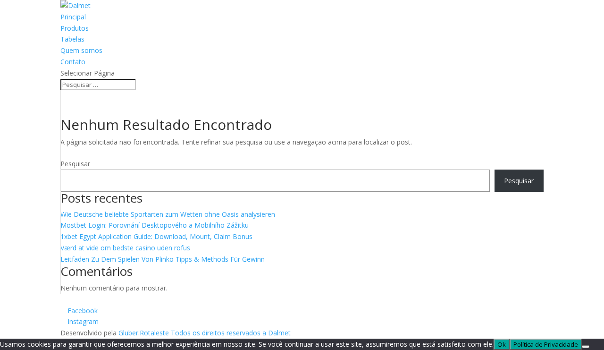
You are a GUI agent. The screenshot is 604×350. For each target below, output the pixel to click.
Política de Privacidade (545, 344)
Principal (73, 16)
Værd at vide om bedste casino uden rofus (125, 247)
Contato (72, 61)
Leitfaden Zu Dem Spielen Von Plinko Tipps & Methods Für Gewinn (162, 259)
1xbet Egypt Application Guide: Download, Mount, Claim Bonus (156, 236)
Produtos (74, 28)
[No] (585, 346)
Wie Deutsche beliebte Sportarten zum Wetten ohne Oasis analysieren (167, 214)
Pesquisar (75, 163)
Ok (501, 344)
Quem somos (81, 50)
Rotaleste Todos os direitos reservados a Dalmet (215, 332)
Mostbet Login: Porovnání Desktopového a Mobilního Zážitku (154, 225)
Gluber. (129, 332)
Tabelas (72, 38)
